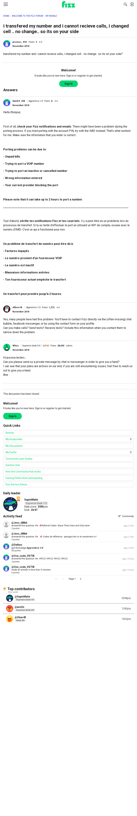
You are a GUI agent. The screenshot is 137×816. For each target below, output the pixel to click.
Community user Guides (19, 458)
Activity (10, 432)
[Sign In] (132, 4)
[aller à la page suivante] (80, 578)
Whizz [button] (15, 345)
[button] (6, 43)
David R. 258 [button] (18, 101)
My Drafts (68, 452)
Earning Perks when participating (24, 478)
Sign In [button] (69, 83)
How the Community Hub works (23, 471)
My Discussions (14, 445)
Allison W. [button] (17, 307)
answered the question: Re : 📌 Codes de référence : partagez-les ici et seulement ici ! (54, 536)
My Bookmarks (68, 439)
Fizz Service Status (16, 484)
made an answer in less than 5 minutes (31, 569)
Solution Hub (13, 465)
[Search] (125, 4)
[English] (68, 4)
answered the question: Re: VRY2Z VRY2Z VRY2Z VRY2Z (39, 558)
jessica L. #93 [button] (19, 42)
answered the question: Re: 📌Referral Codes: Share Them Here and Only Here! (50, 525)
